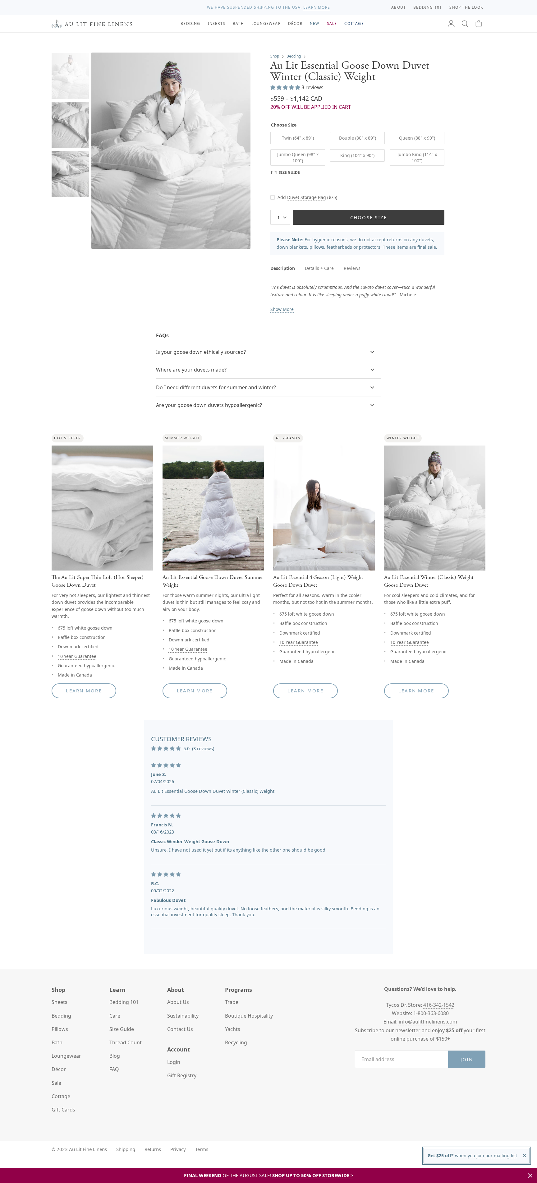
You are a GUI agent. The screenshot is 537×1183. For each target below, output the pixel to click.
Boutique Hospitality (249, 1015)
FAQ (114, 1069)
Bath (57, 1042)
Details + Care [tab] (319, 268)
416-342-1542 (438, 1004)
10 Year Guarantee (77, 656)
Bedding (294, 56)
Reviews (352, 268)
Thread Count (125, 1042)
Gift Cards (63, 1109)
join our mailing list (496, 1155)
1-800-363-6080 (431, 1013)
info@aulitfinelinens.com (428, 1021)
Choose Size (368, 217)
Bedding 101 (124, 1002)
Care (114, 1015)
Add (307, 197)
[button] (465, 23)
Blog (114, 1055)
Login (173, 1062)
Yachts (232, 1029)
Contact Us (180, 1029)
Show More (282, 309)
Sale (56, 1082)
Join (467, 1059)
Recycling (236, 1042)
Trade (231, 1002)
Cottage (61, 1096)
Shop (274, 56)
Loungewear (66, 1055)
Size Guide (289, 172)
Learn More (84, 690)
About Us (178, 1002)
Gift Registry (181, 1075)
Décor (59, 1069)
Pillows (60, 1029)
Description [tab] (282, 268)
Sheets (59, 1002)
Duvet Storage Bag (306, 197)
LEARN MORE (316, 7)
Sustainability (183, 1015)
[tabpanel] (357, 298)
